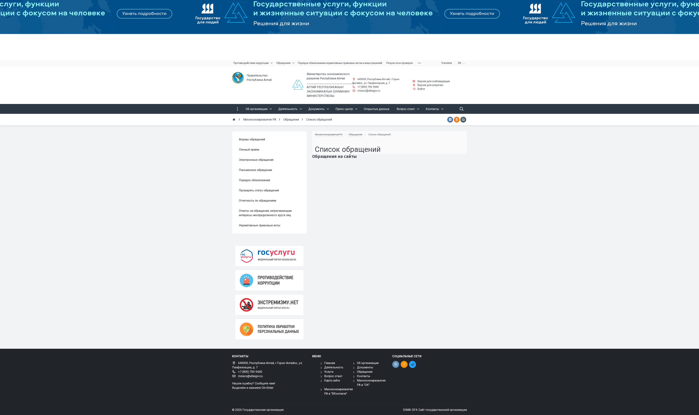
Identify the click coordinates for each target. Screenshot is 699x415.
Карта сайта (332, 380)
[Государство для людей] (349, 30)
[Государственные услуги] (269, 256)
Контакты (363, 376)
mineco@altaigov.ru (369, 90)
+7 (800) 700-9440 (368, 86)
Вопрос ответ (333, 376)
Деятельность (333, 367)
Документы (365, 367)
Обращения (364, 371)
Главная (329, 363)
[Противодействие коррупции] (269, 280)
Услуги (328, 371)
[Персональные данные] (269, 329)
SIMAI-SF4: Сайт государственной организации (435, 410)
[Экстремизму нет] (269, 304)
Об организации (368, 363)
